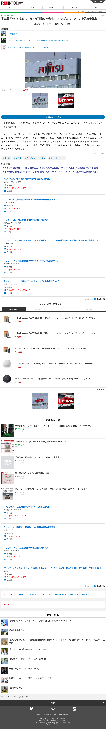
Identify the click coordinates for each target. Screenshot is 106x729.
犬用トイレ (89, 309)
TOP (53, 703)
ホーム (11, 7)
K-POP (84, 594)
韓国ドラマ (74, 594)
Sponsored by (89, 299)
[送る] (56, 24)
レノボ (18, 158)
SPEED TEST (53, 7)
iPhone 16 (20, 594)
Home (31, 710)
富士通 (7, 158)
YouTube (75, 710)
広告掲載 (46, 714)
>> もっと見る (98, 389)
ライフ (95, 7)
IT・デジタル (32, 7)
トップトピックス (57, 158)
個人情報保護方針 (64, 714)
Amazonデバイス (14, 309)
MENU (96, 2)
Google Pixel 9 (60, 594)
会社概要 (54, 714)
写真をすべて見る (54, 117)
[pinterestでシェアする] (62, 24)
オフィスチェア (39, 309)
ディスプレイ (64, 309)
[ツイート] (43, 24)
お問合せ (39, 714)
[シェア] (49, 24)
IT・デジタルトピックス (36, 158)
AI (49, 594)
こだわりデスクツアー (36, 594)
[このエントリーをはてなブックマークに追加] (68, 24)
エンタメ (74, 7)
